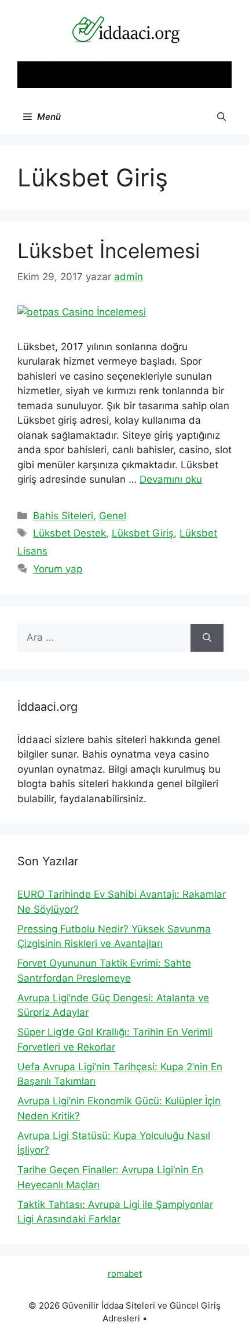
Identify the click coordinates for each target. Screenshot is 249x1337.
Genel (112, 515)
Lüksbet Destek (69, 533)
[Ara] (207, 638)
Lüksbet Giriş (143, 533)
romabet (125, 1273)
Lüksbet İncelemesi (108, 250)
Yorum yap (57, 569)
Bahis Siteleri (63, 515)
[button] (221, 117)
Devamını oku (171, 479)
